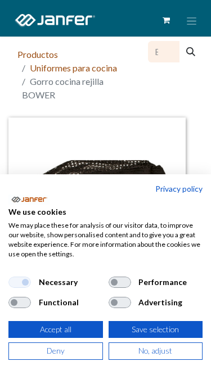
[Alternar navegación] (192, 20)
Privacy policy (179, 188)
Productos (37, 54)
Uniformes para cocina (73, 67)
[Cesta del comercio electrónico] (166, 20)
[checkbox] (19, 282)
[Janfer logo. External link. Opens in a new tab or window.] (29, 200)
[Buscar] (191, 51)
